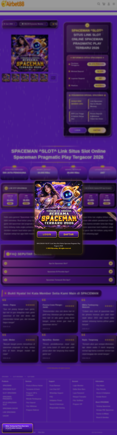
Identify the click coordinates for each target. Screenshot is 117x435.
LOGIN (47, 234)
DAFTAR (69, 234)
